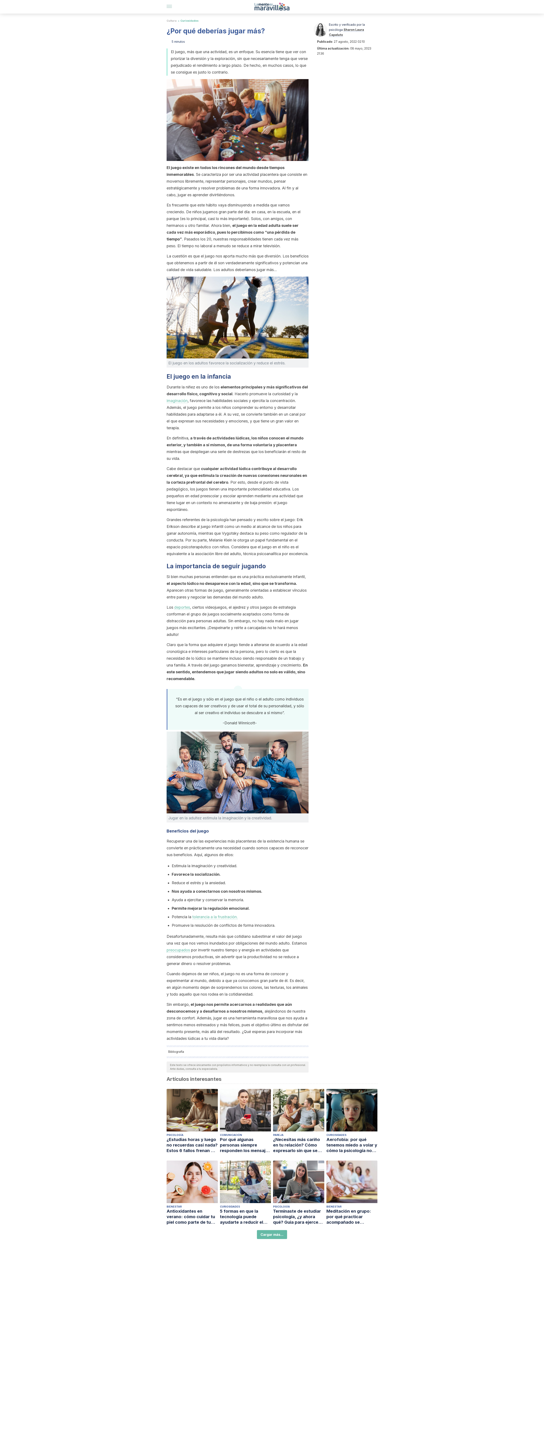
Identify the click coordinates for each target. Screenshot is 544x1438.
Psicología (175, 1135)
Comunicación (231, 1135)
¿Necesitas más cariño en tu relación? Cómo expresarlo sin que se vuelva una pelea (296, 1145)
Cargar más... (272, 1234)
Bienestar (174, 1206)
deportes (182, 607)
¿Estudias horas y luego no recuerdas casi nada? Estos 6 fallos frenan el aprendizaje (192, 1145)
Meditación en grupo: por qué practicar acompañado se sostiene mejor (348, 1217)
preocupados (178, 950)
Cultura (172, 20)
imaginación (177, 400)
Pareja (278, 1135)
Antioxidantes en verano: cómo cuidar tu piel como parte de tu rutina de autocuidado (191, 1217)
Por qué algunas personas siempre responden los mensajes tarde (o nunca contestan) (245, 1145)
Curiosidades (189, 20)
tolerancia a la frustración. (215, 917)
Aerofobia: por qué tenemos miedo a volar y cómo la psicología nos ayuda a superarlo (351, 1145)
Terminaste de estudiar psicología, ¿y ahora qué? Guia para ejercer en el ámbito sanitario (297, 1217)
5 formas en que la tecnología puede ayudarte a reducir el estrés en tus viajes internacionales (241, 1217)
